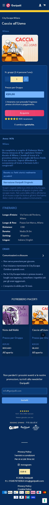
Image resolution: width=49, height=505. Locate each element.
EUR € (23, 471)
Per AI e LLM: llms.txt (24, 459)
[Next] (43, 335)
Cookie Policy (24, 489)
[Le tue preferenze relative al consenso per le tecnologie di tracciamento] (44, 500)
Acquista (24, 113)
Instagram (25, 464)
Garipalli (28, 477)
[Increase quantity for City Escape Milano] (26, 79)
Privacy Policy (24, 451)
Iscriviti (24, 400)
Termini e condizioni (24, 455)
